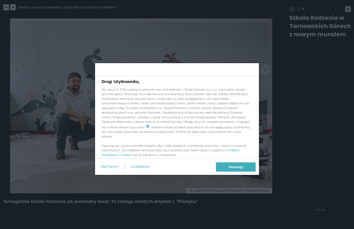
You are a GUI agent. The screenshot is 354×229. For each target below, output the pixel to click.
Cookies (126, 155)
